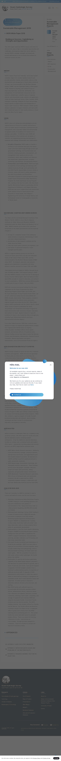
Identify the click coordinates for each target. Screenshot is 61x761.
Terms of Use (46, 758)
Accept (56, 758)
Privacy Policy (36, 758)
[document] (30, 380)
